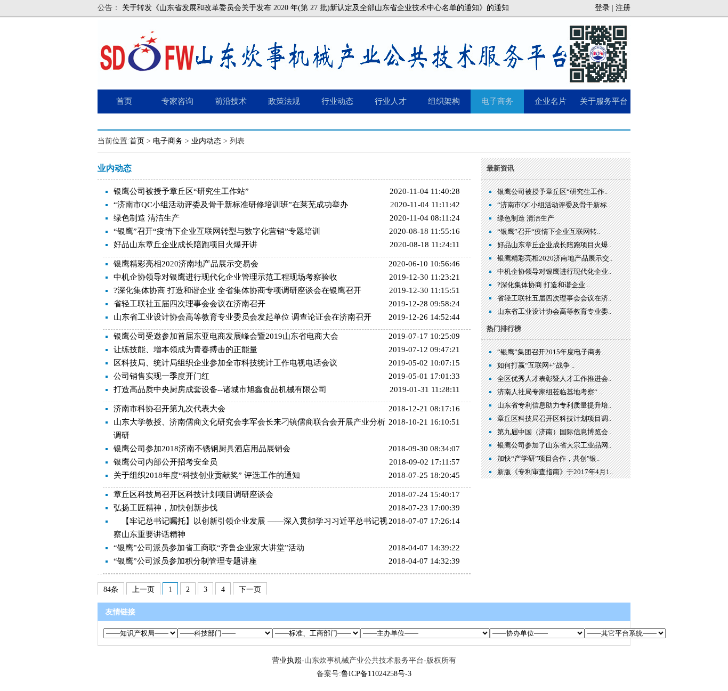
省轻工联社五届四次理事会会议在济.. (554, 298)
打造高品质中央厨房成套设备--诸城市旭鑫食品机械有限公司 (220, 389)
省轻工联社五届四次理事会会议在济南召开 (189, 303)
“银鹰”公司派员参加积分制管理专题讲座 (185, 561)
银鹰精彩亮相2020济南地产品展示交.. (554, 258)
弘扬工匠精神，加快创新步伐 (165, 507)
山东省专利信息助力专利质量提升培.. (554, 405)
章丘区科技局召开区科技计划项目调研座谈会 (193, 494)
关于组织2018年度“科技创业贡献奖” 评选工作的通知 (207, 475)
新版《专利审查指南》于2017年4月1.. (555, 472)
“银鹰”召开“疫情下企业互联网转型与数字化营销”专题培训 (217, 231)
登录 (602, 8)
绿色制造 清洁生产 (147, 218)
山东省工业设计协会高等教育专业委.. (554, 311)
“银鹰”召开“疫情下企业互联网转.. (548, 231)
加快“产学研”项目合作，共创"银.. (548, 458)
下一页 (250, 590)
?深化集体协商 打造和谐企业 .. (543, 285)
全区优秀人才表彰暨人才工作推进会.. (554, 379)
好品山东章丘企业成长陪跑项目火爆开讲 (185, 244)
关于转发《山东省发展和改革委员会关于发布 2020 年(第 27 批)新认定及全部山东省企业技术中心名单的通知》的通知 (315, 8)
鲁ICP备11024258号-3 (376, 674)
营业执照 (287, 660)
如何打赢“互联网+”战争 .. (536, 365)
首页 (137, 141)
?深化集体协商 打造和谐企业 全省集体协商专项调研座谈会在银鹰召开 (237, 290)
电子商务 (168, 141)
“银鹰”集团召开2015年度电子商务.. (551, 352)
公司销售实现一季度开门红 (161, 376)
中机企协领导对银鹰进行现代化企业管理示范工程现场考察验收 (225, 277)
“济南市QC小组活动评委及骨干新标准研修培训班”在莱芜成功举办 (231, 204)
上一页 (143, 590)
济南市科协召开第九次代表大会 (169, 408)
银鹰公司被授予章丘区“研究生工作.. (552, 192)
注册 (623, 8)
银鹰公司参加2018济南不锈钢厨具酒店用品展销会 (202, 448)
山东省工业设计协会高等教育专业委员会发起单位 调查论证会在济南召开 (242, 317)
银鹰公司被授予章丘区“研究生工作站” (181, 191)
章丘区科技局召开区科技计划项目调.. (554, 418)
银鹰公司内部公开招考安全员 (165, 462)
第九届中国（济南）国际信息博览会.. (554, 432)
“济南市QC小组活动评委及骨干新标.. (553, 205)
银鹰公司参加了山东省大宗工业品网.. (554, 445)
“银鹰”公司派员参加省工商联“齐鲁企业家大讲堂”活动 (209, 547)
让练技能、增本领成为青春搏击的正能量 (185, 349)
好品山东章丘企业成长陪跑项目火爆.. (554, 245)
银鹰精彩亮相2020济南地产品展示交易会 (186, 263)
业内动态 (206, 141)
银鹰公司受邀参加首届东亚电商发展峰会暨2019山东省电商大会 (226, 336)
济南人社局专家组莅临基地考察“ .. (549, 392)
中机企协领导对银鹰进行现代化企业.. (554, 271)
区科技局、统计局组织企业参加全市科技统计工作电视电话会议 (225, 363)
